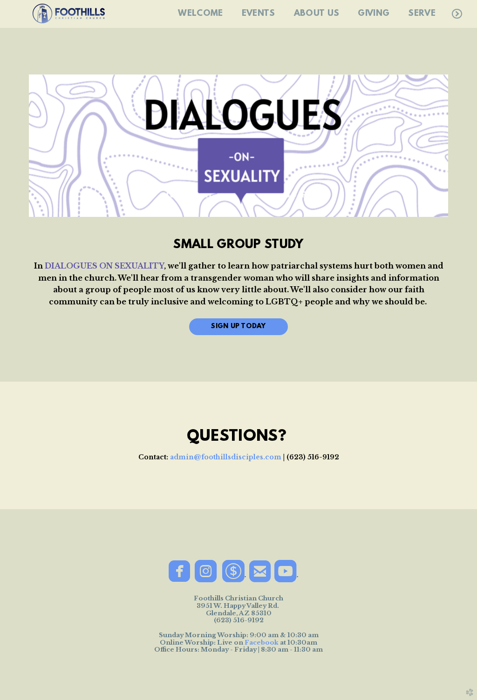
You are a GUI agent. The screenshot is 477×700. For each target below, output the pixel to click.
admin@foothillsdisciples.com (225, 457)
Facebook (262, 642)
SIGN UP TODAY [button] (238, 326)
